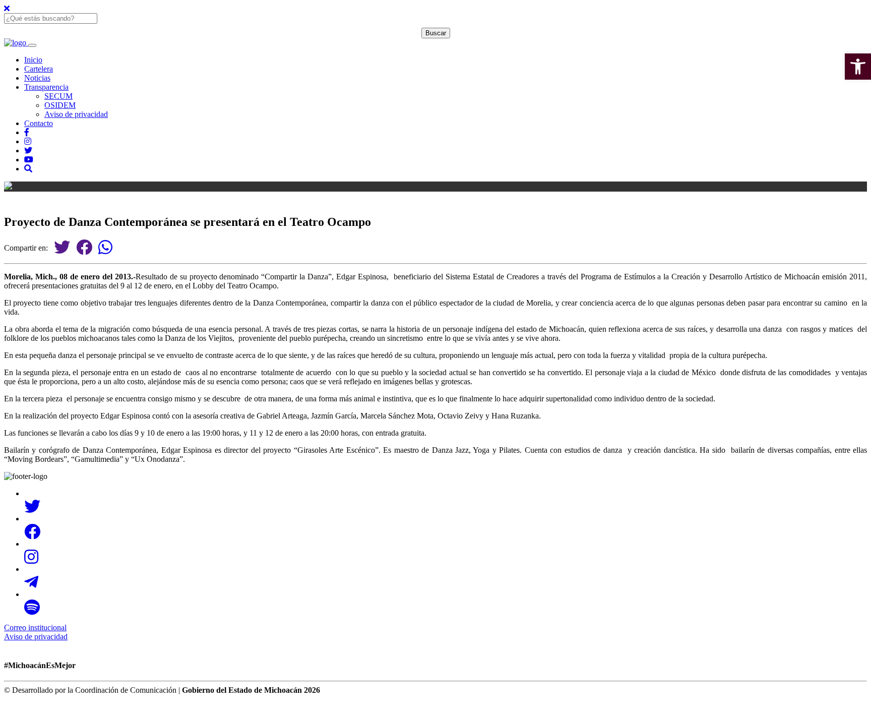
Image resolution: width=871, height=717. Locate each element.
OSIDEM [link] (60, 105)
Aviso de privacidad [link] (76, 114)
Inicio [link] (33, 59)
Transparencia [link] (46, 87)
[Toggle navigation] (32, 45)
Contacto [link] (38, 123)
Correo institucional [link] (35, 627)
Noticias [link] (37, 78)
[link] (858, 66)
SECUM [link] (58, 96)
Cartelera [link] (38, 69)
